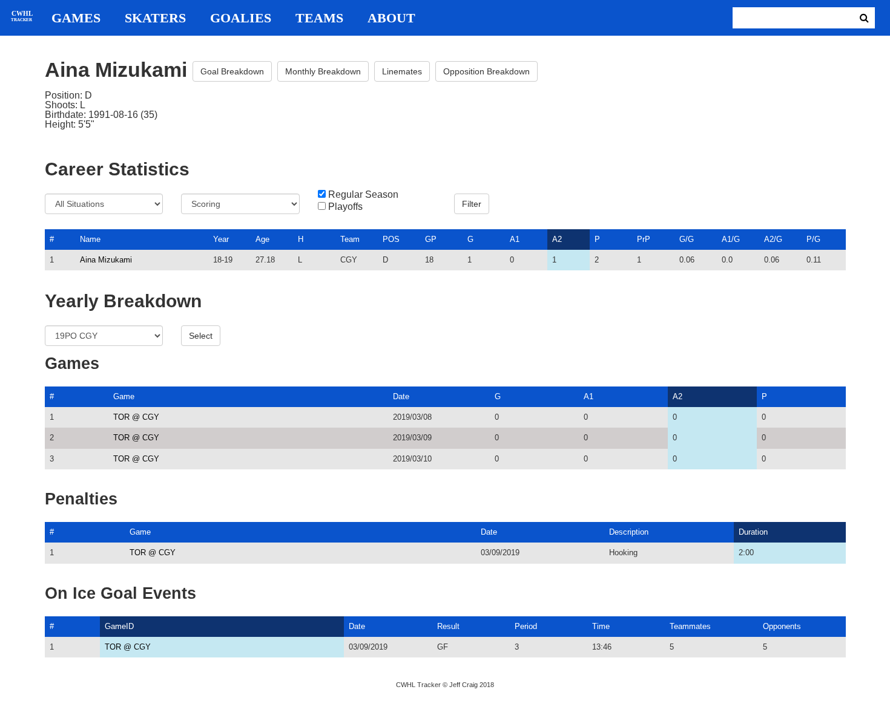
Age (262, 239)
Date (401, 396)
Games (76, 18)
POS (391, 239)
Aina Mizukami (106, 259)
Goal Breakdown (232, 71)
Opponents (782, 626)
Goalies (240, 18)
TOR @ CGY (136, 417)
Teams (319, 18)
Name (90, 239)
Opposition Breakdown (486, 71)
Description (628, 531)
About (391, 18)
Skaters (155, 18)
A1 (514, 239)
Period (526, 626)
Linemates (402, 71)
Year (221, 239)
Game (123, 396)
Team (350, 239)
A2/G (773, 239)
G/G (686, 239)
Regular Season (363, 195)
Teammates (690, 626)
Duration (753, 531)
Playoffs (345, 207)
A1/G (731, 239)
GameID (119, 626)
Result (448, 626)
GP (431, 239)
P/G (813, 239)
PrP (643, 239)
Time (601, 626)
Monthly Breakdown (323, 71)
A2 (557, 239)
